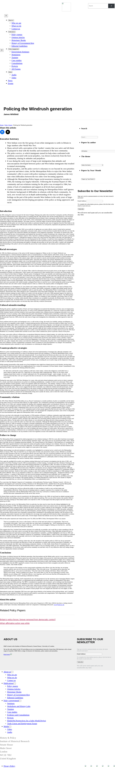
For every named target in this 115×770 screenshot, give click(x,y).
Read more (7, 654)
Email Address (82, 201)
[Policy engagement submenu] (20, 701)
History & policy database (73, 3)
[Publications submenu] (14, 683)
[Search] (111, 6)
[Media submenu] (10, 727)
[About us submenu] (12, 672)
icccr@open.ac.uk (59, 604)
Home (2, 125)
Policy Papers (8, 125)
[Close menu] (6, 15)
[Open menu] (2, 50)
